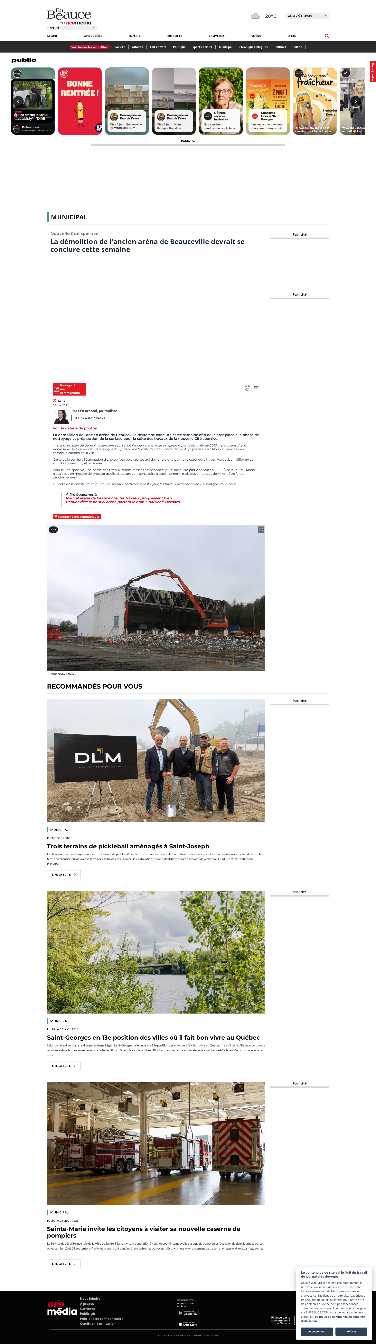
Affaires (137, 47)
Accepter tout (316, 1331)
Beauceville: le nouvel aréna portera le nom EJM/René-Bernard (123, 502)
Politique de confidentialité (101, 1319)
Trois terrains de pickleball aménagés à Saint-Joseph (128, 846)
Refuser (351, 1331)
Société (120, 47)
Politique (179, 47)
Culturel (280, 47)
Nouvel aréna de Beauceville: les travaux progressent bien (119, 498)
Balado (297, 47)
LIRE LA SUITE (61, 874)
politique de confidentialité (333, 1316)
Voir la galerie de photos (75, 428)
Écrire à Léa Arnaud (89, 417)
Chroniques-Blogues (253, 47)
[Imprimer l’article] (256, 387)
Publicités (88, 1313)
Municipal (225, 47)
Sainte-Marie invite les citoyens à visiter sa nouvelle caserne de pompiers (143, 1232)
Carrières (87, 1309)
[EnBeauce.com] (62, 1312)
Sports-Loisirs (202, 47)
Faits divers (158, 47)
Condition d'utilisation (98, 1323)
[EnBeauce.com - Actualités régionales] (69, 16)
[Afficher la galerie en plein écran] (261, 529)
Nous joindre (90, 1298)
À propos (87, 1303)
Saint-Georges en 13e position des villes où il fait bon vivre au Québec (153, 1037)
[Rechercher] (327, 36)
